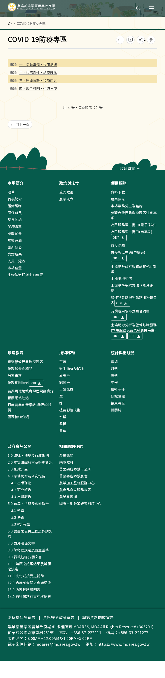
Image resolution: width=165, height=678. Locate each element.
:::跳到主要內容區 (13, 2)
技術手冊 (118, 389)
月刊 (114, 368)
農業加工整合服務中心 (77, 482)
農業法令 (66, 198)
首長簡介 (15, 198)
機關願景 (15, 233)
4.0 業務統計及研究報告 (26, 475)
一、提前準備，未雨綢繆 (38, 64)
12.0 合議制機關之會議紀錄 (29, 582)
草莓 (62, 361)
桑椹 (62, 423)
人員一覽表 (16, 260)
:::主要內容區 (10, 19)
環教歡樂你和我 (20, 368)
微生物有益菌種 (71, 368)
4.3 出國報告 (19, 496)
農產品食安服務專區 (75, 489)
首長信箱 (118, 245)
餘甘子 (64, 382)
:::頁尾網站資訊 (13, 172)
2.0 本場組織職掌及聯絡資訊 (30, 462)
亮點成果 (15, 254)
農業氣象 (118, 198)
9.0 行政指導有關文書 (25, 556)
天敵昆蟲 (66, 389)
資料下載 (118, 192)
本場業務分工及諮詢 (127, 205)
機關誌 (116, 409)
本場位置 (15, 267)
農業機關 (66, 455)
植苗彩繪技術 (69, 409)
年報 (114, 382)
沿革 (11, 192)
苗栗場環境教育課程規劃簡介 (30, 390)
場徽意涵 (15, 240)
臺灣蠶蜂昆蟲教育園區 (25, 361)
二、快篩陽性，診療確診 (38, 72)
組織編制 (15, 205)
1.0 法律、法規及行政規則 (28, 455)
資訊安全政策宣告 (59, 617)
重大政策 (66, 192)
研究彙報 (118, 396)
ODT (116, 237)
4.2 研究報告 (19, 489)
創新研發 (15, 247)
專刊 (114, 375)
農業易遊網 (68, 496)
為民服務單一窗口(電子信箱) (133, 224)
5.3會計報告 (19, 524)
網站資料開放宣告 (98, 617)
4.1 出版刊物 (19, 482)
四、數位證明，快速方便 (38, 88)
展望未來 (15, 375)
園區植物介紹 (18, 416)
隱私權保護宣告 (21, 617)
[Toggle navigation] (151, 8)
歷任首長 (15, 212)
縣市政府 (66, 462)
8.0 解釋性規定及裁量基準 (28, 550)
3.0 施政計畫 (18, 469)
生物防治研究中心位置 (25, 274)
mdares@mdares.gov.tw (58, 644)
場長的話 (15, 219)
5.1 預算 (16, 510)
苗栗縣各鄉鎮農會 (73, 475)
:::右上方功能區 (120, 6)
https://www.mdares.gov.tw (124, 644)
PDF (132, 336)
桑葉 (62, 430)
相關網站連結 (18, 397)
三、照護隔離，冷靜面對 (38, 80)
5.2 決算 (16, 517)
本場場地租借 (121, 278)
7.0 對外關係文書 (21, 543)
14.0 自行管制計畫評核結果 (29, 596)
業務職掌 (15, 226)
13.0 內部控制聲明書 (24, 589)
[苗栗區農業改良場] (38, 8)
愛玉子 (64, 375)
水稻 (62, 416)
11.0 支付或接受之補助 (26, 575)
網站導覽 (127, 168)
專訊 (114, 361)
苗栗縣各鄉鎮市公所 (75, 469)
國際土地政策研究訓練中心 (80, 503)
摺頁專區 (118, 403)
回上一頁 (22, 124)
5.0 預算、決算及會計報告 (28, 503)
